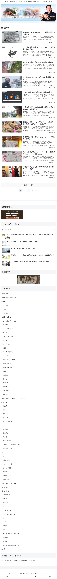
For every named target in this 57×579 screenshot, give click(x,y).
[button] (54, 229)
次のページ (28, 185)
